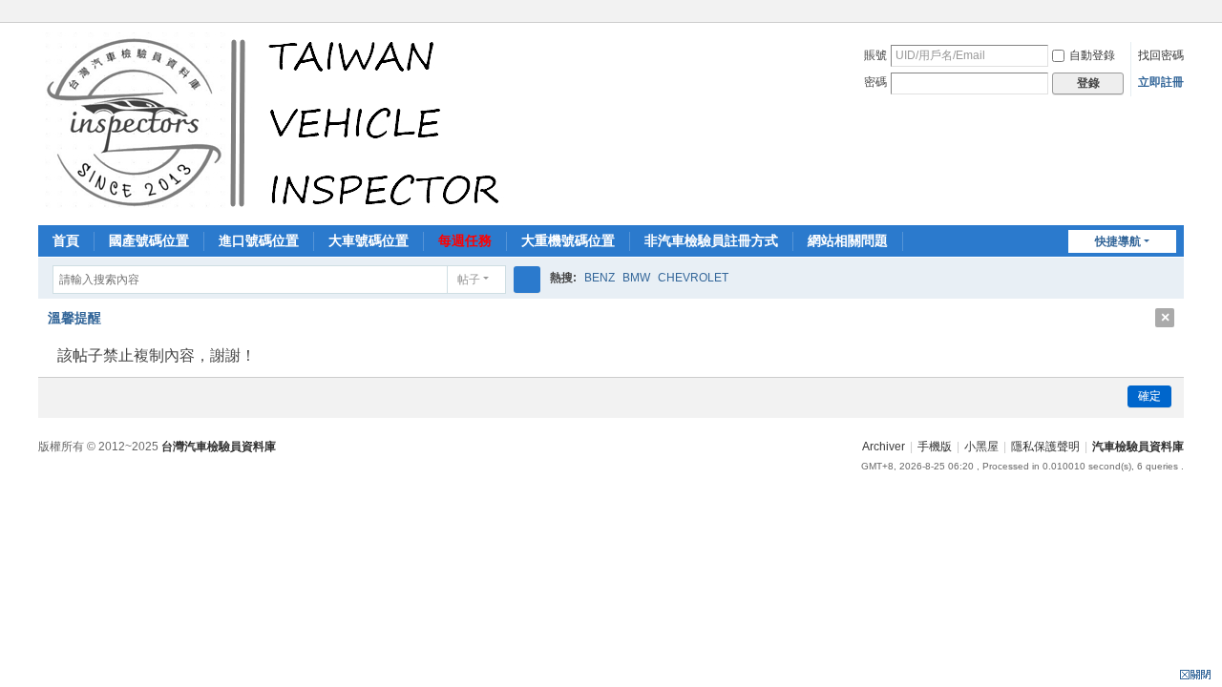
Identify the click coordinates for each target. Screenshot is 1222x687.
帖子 (468, 279)
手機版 (934, 446)
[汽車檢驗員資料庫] (277, 122)
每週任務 (465, 240)
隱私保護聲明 (1045, 446)
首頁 (66, 240)
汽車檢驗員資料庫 (1138, 446)
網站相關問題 (848, 240)
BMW (636, 277)
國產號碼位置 (149, 240)
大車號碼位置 (368, 240)
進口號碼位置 (259, 240)
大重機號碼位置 (568, 240)
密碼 (875, 82)
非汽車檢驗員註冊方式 (711, 240)
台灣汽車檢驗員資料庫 (218, 446)
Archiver (883, 446)
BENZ (599, 277)
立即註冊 (1161, 82)
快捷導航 (1118, 241)
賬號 (875, 55)
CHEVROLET (693, 277)
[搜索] (527, 279)
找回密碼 (1161, 55)
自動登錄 (1092, 55)
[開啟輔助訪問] (1179, 13)
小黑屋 (981, 446)
